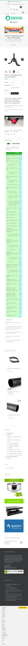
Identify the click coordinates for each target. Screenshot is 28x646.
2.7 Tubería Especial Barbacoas (14, 451)
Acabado (6, 82)
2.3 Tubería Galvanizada (13, 443)
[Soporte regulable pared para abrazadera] (10, 71)
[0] (22, 13)
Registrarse (7, 13)
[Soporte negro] (14, 59)
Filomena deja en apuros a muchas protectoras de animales (14, 596)
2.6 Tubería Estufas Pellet (13, 449)
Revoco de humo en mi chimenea (13, 594)
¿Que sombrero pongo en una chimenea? (13, 585)
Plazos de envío (8, 140)
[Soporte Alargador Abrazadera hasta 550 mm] (12, 44)
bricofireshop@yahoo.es (14, 1)
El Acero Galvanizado (10, 587)
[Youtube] (17, 9)
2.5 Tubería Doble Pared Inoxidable (13, 447)
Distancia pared (7, 85)
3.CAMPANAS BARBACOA (11, 456)
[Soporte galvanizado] (18, 71)
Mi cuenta (13, 13)
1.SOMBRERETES (10, 433)
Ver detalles (3, 643)
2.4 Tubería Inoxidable (17, 39)
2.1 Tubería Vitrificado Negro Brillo (14, 437)
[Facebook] (11, 9)
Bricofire (16, 131)
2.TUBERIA (10, 39)
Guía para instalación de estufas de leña (14, 591)
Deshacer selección (15, 87)
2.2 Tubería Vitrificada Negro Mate (14, 440)
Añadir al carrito (15, 93)
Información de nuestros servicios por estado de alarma (14, 599)
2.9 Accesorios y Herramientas (14, 455)
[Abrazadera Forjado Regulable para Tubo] (14, 44)
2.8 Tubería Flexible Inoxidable (14, 453)
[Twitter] (14, 9)
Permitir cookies (23, 607)
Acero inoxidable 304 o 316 (12, 589)
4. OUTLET (8, 458)
